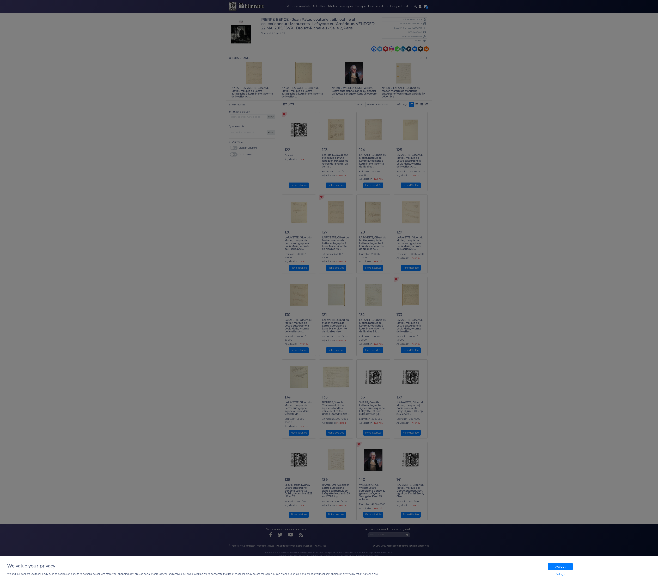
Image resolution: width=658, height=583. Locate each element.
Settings (560, 574)
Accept (560, 566)
